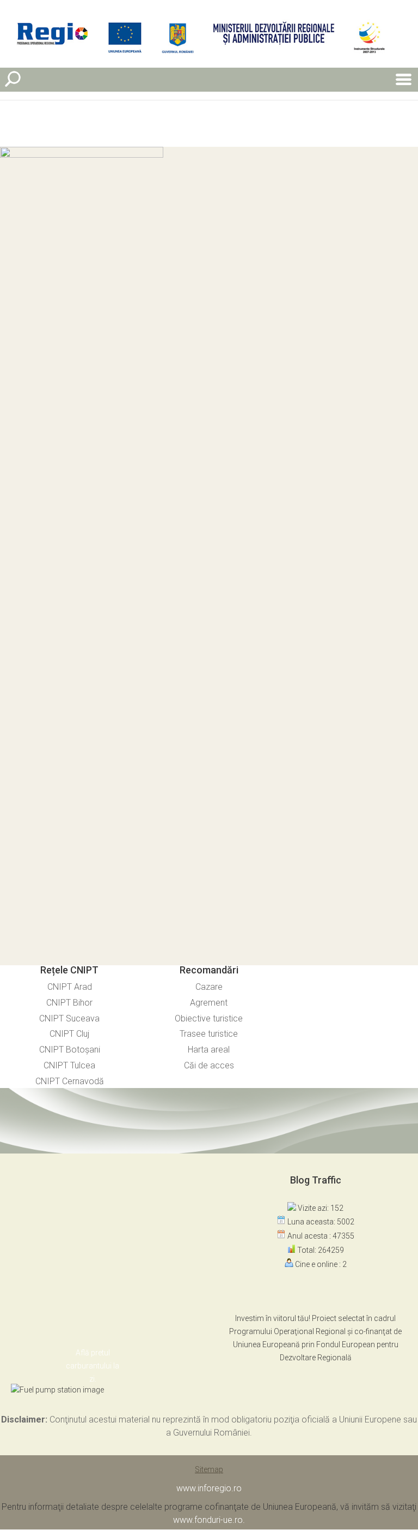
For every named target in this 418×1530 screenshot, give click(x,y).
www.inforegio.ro (209, 1488)
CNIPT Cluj (69, 1034)
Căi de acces (209, 1065)
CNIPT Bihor (69, 1002)
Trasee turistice (209, 1034)
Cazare (209, 987)
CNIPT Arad (69, 987)
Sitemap (209, 1469)
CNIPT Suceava (69, 1018)
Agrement (209, 1002)
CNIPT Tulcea (69, 1065)
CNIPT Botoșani (69, 1049)
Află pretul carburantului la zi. (92, 1365)
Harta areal (209, 1049)
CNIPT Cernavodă (69, 1081)
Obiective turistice (209, 1018)
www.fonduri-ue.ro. (209, 1520)
